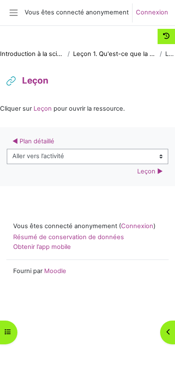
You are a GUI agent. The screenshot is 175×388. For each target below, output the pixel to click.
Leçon (43, 108)
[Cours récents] (166, 36)
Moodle (55, 271)
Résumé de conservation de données (68, 237)
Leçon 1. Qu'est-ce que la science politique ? (114, 54)
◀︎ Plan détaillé (33, 141)
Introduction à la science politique (32, 54)
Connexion (152, 12)
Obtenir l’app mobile (42, 247)
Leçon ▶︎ (150, 171)
